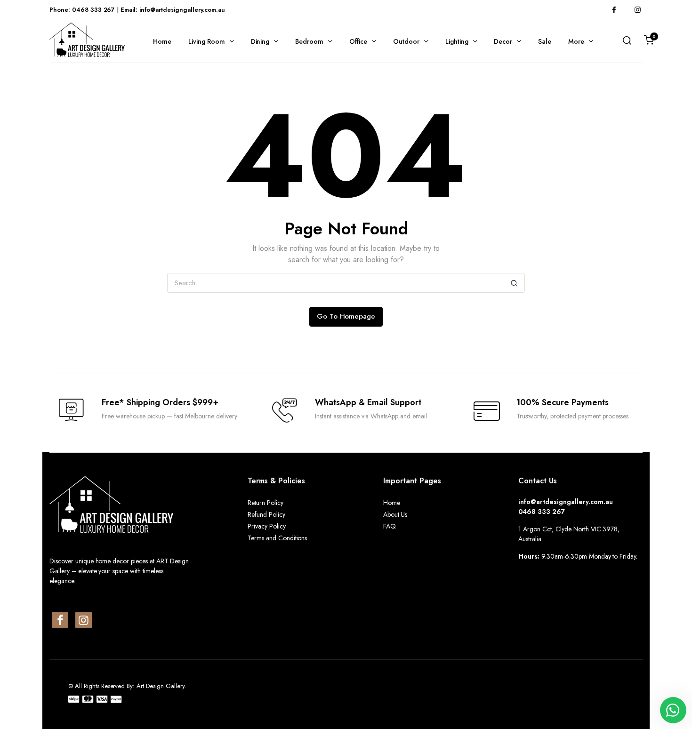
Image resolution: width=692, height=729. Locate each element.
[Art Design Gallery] (87, 40)
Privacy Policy (267, 526)
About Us (395, 514)
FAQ (389, 526)
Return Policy (265, 502)
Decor (503, 41)
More (576, 41)
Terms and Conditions (277, 538)
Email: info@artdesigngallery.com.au (173, 9)
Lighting (456, 41)
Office (358, 41)
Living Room (206, 41)
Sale (544, 41)
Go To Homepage (346, 316)
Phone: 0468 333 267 (82, 9)
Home (162, 41)
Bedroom (309, 41)
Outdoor (406, 41)
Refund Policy (266, 514)
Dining (260, 41)
